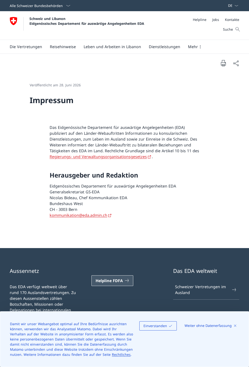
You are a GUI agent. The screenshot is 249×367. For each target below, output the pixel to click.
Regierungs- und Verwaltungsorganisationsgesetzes (98, 156)
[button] (26, 47)
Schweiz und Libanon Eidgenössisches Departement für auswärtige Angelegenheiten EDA (86, 21)
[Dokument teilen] (236, 63)
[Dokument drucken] (223, 63)
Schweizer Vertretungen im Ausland (200, 289)
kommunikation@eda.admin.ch (78, 215)
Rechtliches (121, 354)
